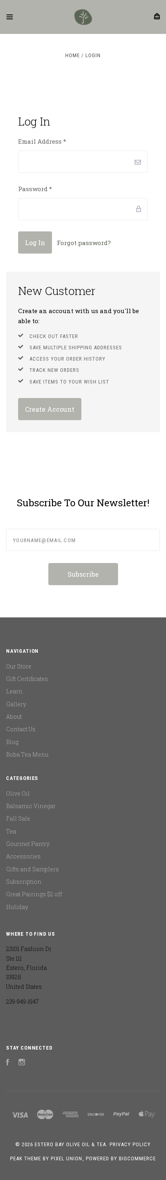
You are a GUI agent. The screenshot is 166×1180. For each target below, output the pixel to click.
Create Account (50, 409)
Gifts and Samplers (32, 869)
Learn (14, 691)
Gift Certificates (27, 679)
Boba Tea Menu (27, 754)
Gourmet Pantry (28, 844)
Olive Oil (18, 793)
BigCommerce (137, 1158)
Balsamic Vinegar (31, 806)
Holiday (17, 907)
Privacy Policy (130, 1144)
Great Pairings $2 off (34, 894)
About (14, 716)
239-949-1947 (22, 1001)
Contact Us (20, 729)
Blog (12, 742)
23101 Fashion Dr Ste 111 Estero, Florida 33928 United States (29, 967)
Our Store (18, 666)
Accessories (23, 856)
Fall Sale (18, 818)
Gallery (16, 704)
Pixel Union (66, 1158)
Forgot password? (84, 243)
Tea (11, 831)
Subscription (24, 881)
